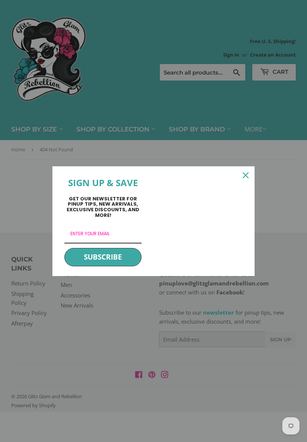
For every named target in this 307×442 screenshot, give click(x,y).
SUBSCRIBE (103, 257)
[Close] (246, 175)
